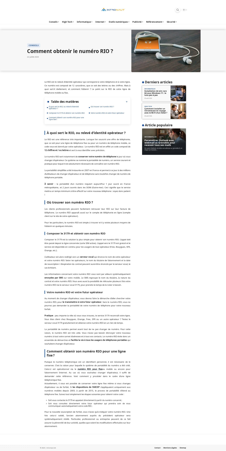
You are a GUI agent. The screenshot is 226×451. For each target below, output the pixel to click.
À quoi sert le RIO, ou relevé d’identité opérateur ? (64, 107)
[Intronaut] (113, 10)
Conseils (34, 45)
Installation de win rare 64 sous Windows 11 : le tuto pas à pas (155, 93)
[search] (177, 9)
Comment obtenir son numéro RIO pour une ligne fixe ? (66, 118)
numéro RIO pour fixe (90, 369)
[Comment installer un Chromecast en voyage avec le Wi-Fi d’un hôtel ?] (178, 111)
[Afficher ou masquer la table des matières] (103, 101)
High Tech (148, 106)
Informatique (149, 89)
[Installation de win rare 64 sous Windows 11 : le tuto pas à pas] (178, 93)
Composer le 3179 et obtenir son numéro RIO (67, 113)
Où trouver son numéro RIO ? (102, 106)
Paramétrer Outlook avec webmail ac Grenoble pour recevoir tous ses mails (159, 143)
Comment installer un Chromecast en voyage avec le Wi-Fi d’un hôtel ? (155, 110)
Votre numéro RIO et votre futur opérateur (107, 113)
